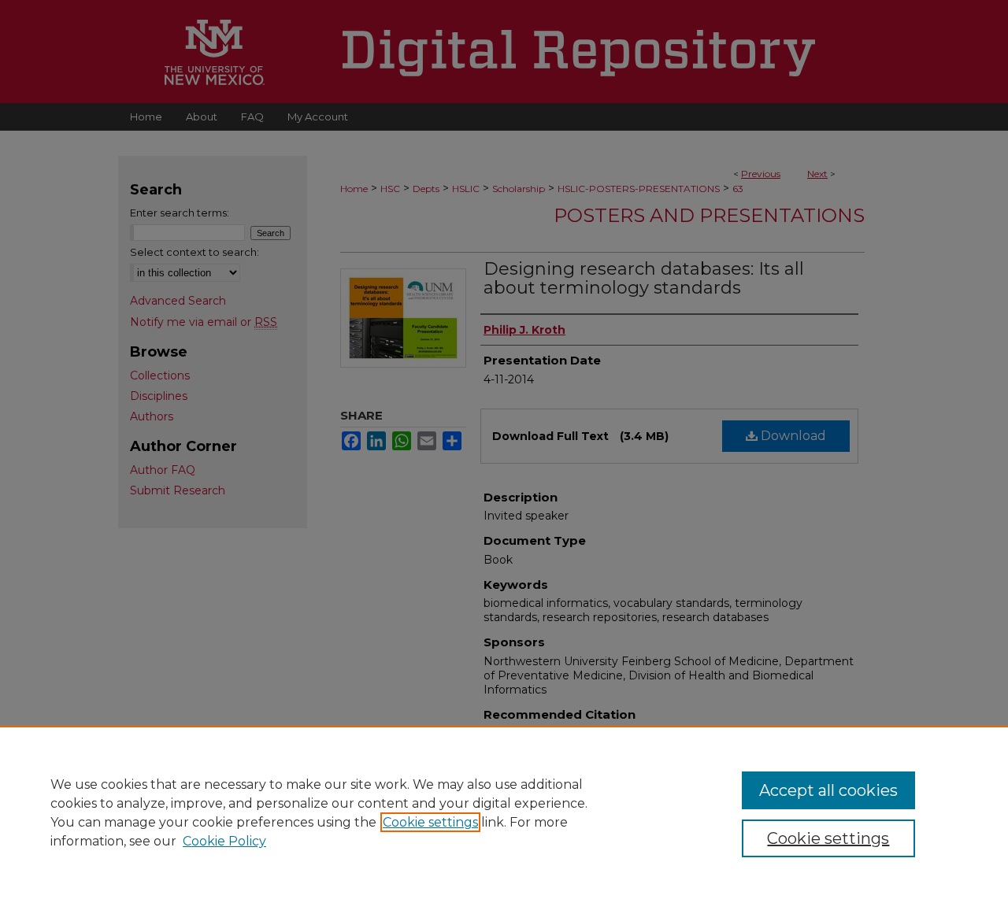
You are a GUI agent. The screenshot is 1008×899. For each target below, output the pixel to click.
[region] (504, 812)
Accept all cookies (828, 790)
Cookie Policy (224, 841)
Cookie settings (430, 822)
